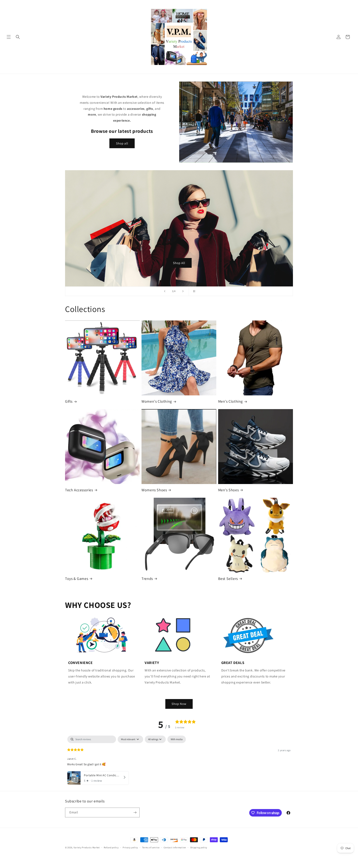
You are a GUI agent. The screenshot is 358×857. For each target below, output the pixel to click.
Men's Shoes (228, 490)
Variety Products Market (87, 847)
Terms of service (151, 847)
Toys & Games (76, 578)
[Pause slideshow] (193, 291)
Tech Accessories (79, 490)
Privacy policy (130, 847)
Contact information (175, 847)
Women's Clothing (157, 401)
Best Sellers (228, 578)
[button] (8, 37)
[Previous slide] (164, 291)
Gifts (69, 401)
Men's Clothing (230, 401)
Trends (147, 578)
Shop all (122, 143)
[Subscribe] (134, 812)
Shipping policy (198, 847)
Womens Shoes (154, 490)
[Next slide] (182, 291)
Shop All (179, 263)
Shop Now (179, 704)
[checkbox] (176, 739)
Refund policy (111, 847)
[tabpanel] (179, 762)
